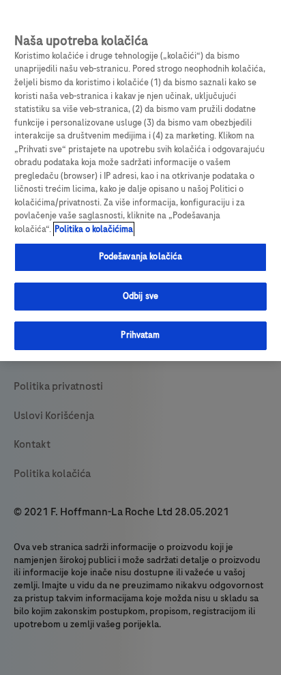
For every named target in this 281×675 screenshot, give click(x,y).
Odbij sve (140, 296)
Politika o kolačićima (94, 229)
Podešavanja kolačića (141, 256)
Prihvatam (140, 335)
